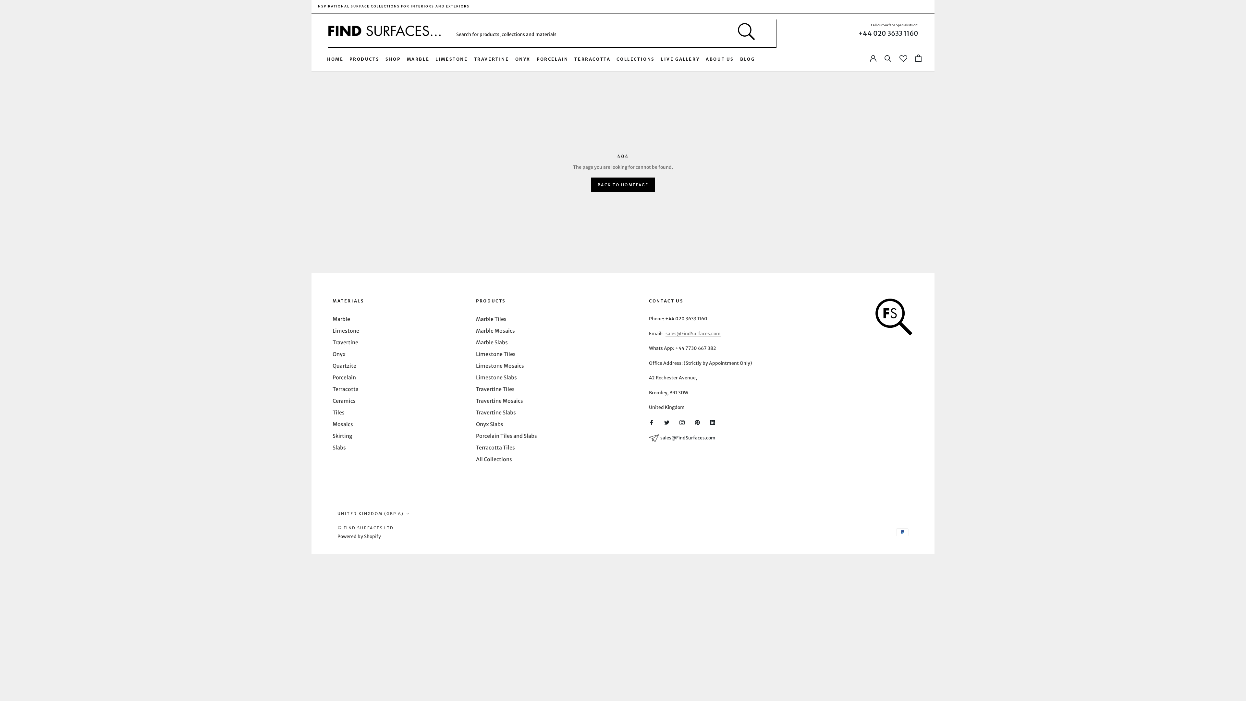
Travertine (491, 59)
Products (364, 59)
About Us (720, 59)
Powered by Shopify (359, 536)
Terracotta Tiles (495, 447)
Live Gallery (680, 59)
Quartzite (344, 366)
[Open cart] (918, 58)
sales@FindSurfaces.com (693, 334)
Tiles (339, 412)
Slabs (339, 447)
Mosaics (343, 424)
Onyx (523, 59)
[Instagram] (682, 422)
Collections (636, 59)
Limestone (451, 59)
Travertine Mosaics (499, 401)
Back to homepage (623, 184)
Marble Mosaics (495, 330)
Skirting (342, 436)
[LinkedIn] (712, 422)
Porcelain (552, 59)
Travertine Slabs (496, 412)
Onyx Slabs (489, 424)
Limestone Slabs (496, 377)
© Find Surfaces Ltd (365, 527)
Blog (747, 59)
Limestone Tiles (496, 354)
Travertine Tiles (495, 389)
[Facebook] (651, 422)
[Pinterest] (697, 422)
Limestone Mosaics (500, 366)
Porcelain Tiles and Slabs (506, 436)
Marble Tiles (491, 319)
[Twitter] (666, 422)
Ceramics (344, 401)
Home (335, 59)
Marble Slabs (492, 342)
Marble (418, 59)
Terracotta (592, 59)
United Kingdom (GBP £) (370, 513)
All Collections (494, 459)
